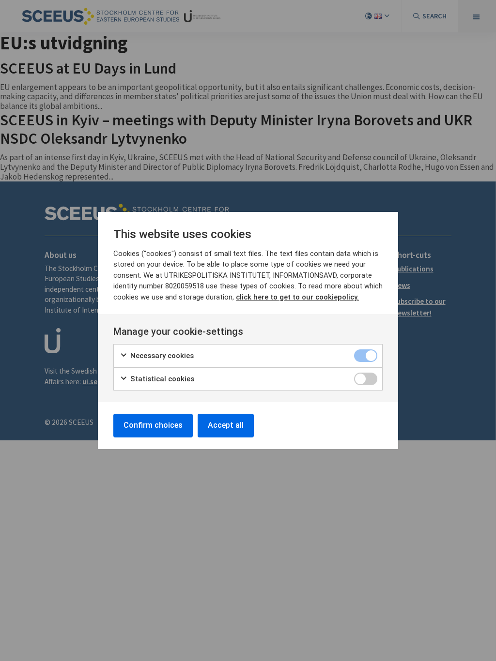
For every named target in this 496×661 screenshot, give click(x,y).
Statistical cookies (161, 379)
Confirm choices (153, 425)
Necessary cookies (161, 355)
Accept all (226, 425)
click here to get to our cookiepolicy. (297, 297)
